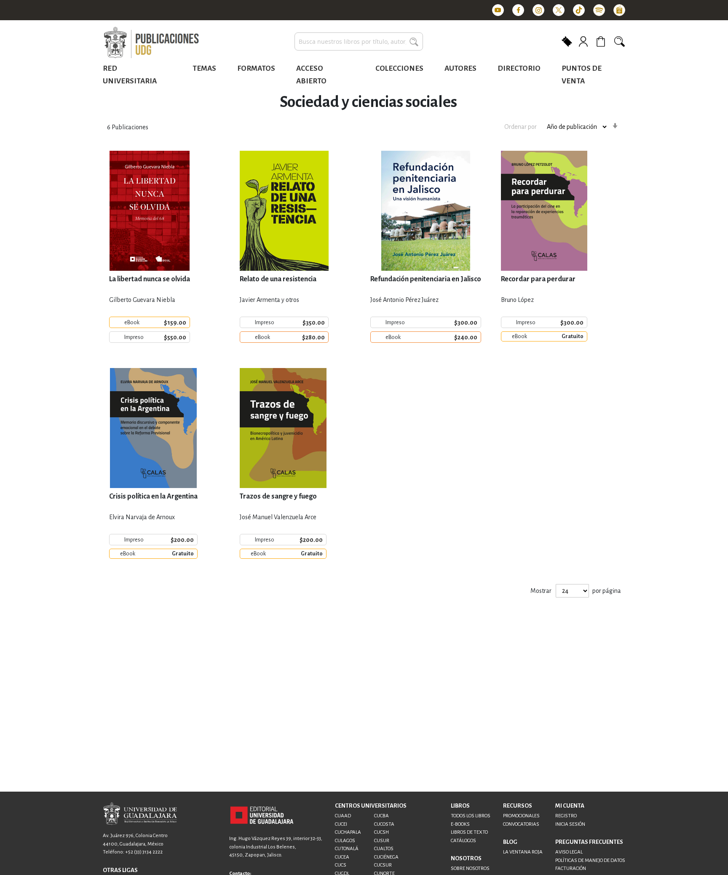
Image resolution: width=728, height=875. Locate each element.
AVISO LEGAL (569, 852)
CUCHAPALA (348, 832)
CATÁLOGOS (463, 840)
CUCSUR (383, 865)
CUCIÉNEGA (386, 857)
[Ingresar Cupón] (567, 40)
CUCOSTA (384, 824)
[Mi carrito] (602, 41)
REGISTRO (566, 816)
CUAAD (343, 816)
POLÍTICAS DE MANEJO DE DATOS (590, 860)
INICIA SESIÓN (570, 824)
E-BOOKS (460, 824)
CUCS (340, 865)
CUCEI (341, 824)
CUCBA (381, 816)
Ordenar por (520, 126)
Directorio (519, 68)
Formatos (256, 68)
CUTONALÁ (347, 848)
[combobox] (358, 41)
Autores (460, 68)
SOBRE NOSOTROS (470, 868)
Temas (204, 68)
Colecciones (399, 68)
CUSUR (381, 840)
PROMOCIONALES (521, 816)
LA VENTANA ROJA (523, 852)
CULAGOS (345, 840)
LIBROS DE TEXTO (469, 832)
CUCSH (381, 832)
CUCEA (342, 857)
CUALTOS (383, 848)
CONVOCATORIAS (521, 824)
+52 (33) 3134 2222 (144, 852)
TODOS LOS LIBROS (470, 816)
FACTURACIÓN (570, 868)
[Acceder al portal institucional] (261, 814)
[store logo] (151, 43)
